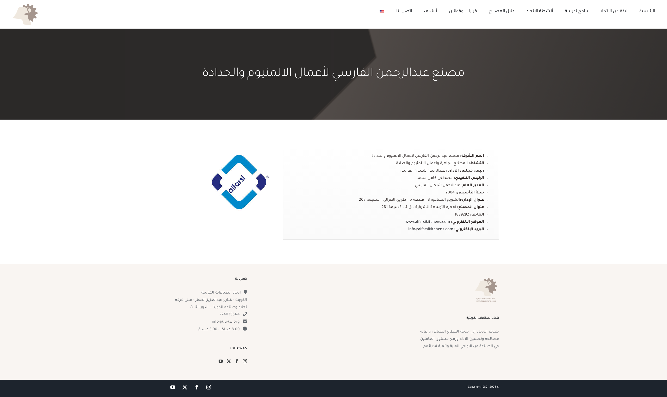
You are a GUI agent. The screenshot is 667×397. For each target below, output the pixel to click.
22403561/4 (229, 315)
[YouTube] (221, 361)
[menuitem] (382, 11)
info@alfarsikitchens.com (430, 229)
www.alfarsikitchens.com (427, 222)
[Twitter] (229, 361)
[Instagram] (245, 361)
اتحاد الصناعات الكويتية (221, 293)
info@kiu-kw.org (226, 322)
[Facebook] (237, 361)
